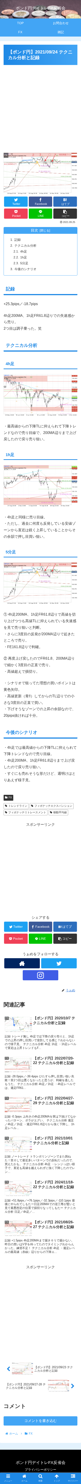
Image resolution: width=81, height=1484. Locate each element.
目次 (34, 230)
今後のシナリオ (25, 269)
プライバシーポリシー (40, 1469)
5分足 (24, 263)
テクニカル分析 (25, 245)
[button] (72, 803)
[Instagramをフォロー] (40, 975)
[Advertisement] (40, 107)
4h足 (23, 251)
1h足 (23, 257)
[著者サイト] (22, 963)
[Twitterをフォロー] (58, 963)
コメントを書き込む (40, 1421)
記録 (17, 239)
